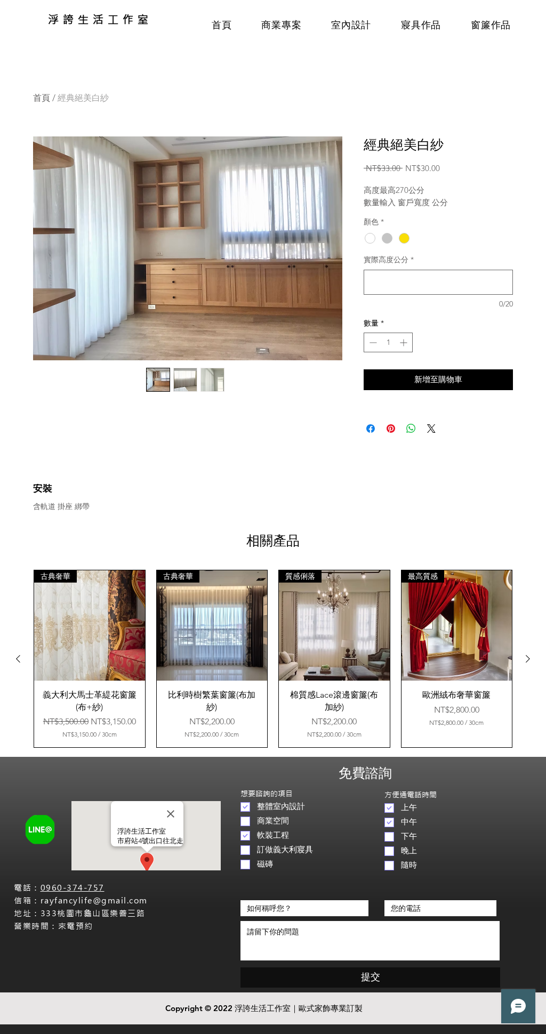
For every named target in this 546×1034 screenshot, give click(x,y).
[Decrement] (372, 342)
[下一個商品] (527, 658)
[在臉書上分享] (370, 428)
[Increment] (404, 342)
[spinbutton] (388, 342)
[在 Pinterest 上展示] (390, 428)
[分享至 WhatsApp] (411, 428)
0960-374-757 (73, 888)
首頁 (41, 98)
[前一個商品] (18, 658)
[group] (273, 658)
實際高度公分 (389, 259)
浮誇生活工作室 (100, 19)
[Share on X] (431, 428)
